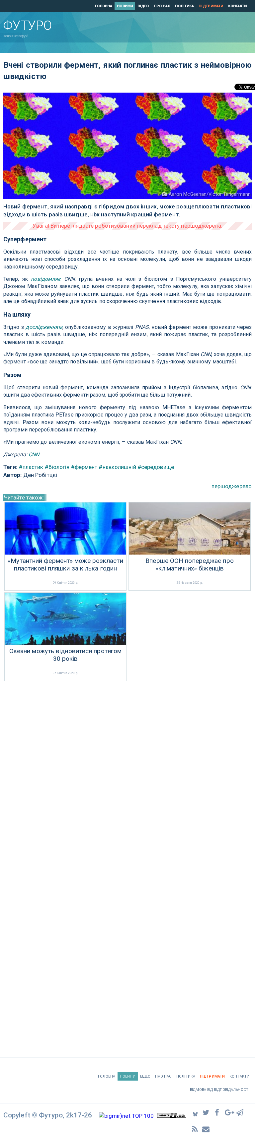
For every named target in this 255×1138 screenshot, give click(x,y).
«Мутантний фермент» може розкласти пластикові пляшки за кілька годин (65, 564)
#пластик (31, 467)
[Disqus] (127, 771)
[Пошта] (206, 1128)
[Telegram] (240, 1111)
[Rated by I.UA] (171, 1115)
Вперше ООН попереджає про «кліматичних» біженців (189, 564)
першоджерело (232, 486)
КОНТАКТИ (237, 6)
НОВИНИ (125, 6)
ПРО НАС (162, 6)
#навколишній (117, 467)
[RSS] (195, 1128)
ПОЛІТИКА (184, 6)
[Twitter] (206, 1111)
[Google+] (228, 1111)
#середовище (155, 467)
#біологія (57, 467)
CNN (34, 454)
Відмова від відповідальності (219, 1090)
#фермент (84, 467)
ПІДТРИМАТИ (211, 6)
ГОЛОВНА (104, 6)
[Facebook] (217, 1111)
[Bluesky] (195, 1112)
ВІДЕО (143, 6)
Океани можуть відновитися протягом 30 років (65, 654)
